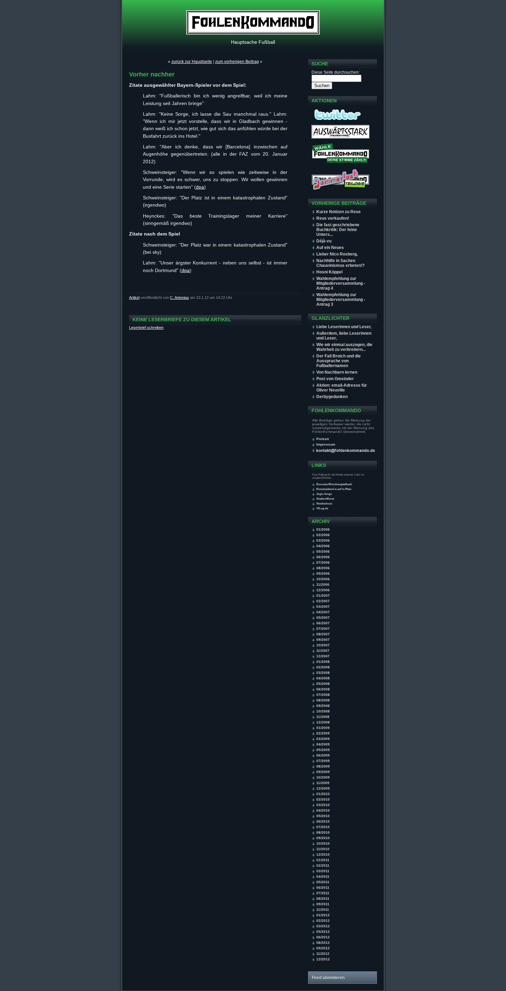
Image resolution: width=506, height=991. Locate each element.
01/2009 (323, 728)
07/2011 (322, 893)
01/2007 (323, 595)
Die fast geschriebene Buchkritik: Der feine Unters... (337, 229)
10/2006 (323, 579)
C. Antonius (179, 297)
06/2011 (322, 887)
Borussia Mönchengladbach (334, 484)
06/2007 (323, 623)
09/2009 (323, 772)
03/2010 (323, 805)
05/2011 (322, 882)
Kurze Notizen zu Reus (338, 211)
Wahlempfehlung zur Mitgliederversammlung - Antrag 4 (340, 283)
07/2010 (323, 827)
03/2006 (323, 540)
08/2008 (323, 700)
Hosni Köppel (329, 272)
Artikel (134, 297)
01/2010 (323, 794)
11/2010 (322, 849)
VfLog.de (322, 508)
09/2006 (323, 573)
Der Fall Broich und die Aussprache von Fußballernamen (338, 361)
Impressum (325, 444)
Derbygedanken (332, 396)
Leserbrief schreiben (146, 327)
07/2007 (323, 628)
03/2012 (323, 926)
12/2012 (323, 959)
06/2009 (323, 755)
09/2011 (322, 904)
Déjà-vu (323, 241)
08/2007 (323, 634)
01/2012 (323, 915)
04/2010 (323, 810)
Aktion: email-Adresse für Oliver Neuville (341, 388)
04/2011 (322, 876)
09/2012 (323, 948)
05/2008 (323, 684)
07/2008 (323, 695)
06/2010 (323, 821)
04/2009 (323, 744)
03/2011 (322, 871)
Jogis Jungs (324, 494)
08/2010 (323, 832)
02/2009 (323, 733)
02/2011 (322, 865)
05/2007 (323, 617)
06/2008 (323, 689)
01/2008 (323, 662)
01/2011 (322, 860)
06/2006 (323, 557)
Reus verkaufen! (332, 218)
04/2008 (323, 678)
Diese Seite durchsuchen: (336, 72)
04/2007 (323, 612)
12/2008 (323, 722)
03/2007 (323, 606)
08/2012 (323, 943)
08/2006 (323, 568)
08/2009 (323, 766)
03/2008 (323, 673)
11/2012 (322, 954)
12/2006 (323, 590)
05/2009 (323, 750)
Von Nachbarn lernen (336, 372)
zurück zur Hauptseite (191, 61)
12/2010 (323, 854)
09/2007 (323, 639)
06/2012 (323, 937)
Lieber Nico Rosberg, (337, 254)
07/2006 (323, 562)
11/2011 (322, 909)
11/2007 (322, 651)
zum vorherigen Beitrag (237, 61)
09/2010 (323, 838)
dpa (200, 187)
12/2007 (323, 656)
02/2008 (323, 667)
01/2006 (323, 529)
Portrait (322, 439)
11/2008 (322, 717)
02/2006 (323, 535)
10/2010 (323, 843)
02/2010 (323, 799)
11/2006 (322, 584)
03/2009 (323, 739)
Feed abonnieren (328, 977)
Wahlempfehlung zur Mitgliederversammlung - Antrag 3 (340, 299)
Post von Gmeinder (335, 378)
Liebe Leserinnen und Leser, (343, 326)
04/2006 (323, 546)
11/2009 (322, 783)
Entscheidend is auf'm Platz (333, 489)
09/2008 (323, 706)
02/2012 (323, 920)
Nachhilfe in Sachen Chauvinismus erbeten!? (340, 263)
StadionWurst (325, 498)
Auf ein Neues (330, 247)
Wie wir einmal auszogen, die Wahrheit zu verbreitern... (344, 347)
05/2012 (323, 931)
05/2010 (323, 816)
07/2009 (323, 761)
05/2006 (323, 551)
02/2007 (323, 601)
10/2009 (323, 777)
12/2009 (323, 788)
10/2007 (323, 645)
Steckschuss (324, 503)
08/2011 (322, 898)
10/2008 (323, 711)
